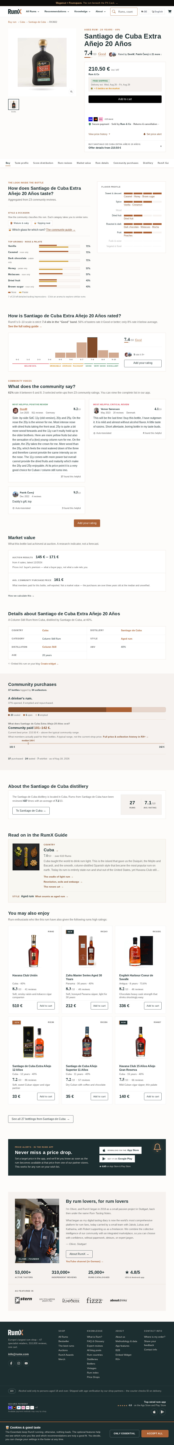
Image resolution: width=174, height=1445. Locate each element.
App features (122, 1345)
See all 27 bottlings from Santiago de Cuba (41, 1119)
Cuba (45, 630)
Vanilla (12, 246)
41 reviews (30, 989)
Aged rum (91, 30)
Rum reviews (65, 163)
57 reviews (84, 1080)
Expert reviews (95, 1345)
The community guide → (60, 229)
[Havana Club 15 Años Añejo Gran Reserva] (140, 1042)
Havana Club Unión (25, 975)
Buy (8, 163)
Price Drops (93, 1377)
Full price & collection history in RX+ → (126, 736)
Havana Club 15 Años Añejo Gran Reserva (137, 1068)
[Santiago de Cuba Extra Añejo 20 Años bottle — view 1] (13, 104)
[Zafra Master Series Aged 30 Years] (87, 951)
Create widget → (50, 663)
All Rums (63, 1336)
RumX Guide (165, 163)
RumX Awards (66, 1354)
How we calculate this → (21, 595)
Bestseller (63, 1341)
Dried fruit (14, 280)
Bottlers (91, 1363)
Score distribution (43, 163)
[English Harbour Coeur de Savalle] (140, 951)
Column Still (49, 646)
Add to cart (125, 99)
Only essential (124, 1433)
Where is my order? (154, 1336)
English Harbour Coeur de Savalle (136, 977)
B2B (118, 1350)
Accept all (155, 1433)
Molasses (19, 274)
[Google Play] (162, 1411)
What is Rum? (94, 1336)
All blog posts (94, 1350)
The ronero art (54, 886)
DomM (23, 409)
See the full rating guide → (25, 326)
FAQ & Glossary (95, 1341)
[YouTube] (26, 1363)
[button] (42, 62)
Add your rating (143, 362)
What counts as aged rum (51, 896)
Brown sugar (21, 286)
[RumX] (15, 11)
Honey (17, 268)
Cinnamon (137, 205)
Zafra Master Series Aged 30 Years (84, 977)
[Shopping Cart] (170, 11)
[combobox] (123, 12)
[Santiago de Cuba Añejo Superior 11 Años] (87, 1042)
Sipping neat (42, 223)
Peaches (128, 235)
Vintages (91, 1368)
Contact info (150, 1349)
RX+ (118, 1359)
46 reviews (84, 989)
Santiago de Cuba (131, 630)
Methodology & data (126, 1341)
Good (102, 54)
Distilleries (92, 1359)
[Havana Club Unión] (33, 951)
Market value (84, 163)
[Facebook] (11, 1363)
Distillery (148, 163)
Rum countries (95, 1354)
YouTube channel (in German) (84, 1261)
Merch (61, 1359)
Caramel (18, 252)
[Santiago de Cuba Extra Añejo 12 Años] (33, 1042)
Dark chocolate (21, 260)
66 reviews (137, 1080)
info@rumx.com (18, 1354)
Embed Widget (123, 1354)
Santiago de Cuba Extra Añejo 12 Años (31, 1068)
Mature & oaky (19, 223)
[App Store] (154, 1411)
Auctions (63, 1350)
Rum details (102, 163)
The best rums (66, 1345)
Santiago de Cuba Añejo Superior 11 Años (81, 1068)
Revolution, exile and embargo (63, 881)
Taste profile (21, 163)
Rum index (93, 1372)
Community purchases (126, 163)
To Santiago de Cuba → (31, 810)
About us (120, 1336)
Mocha (155, 227)
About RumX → (79, 1254)
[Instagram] (19, 1363)
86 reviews (30, 1080)
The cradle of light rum (58, 876)
